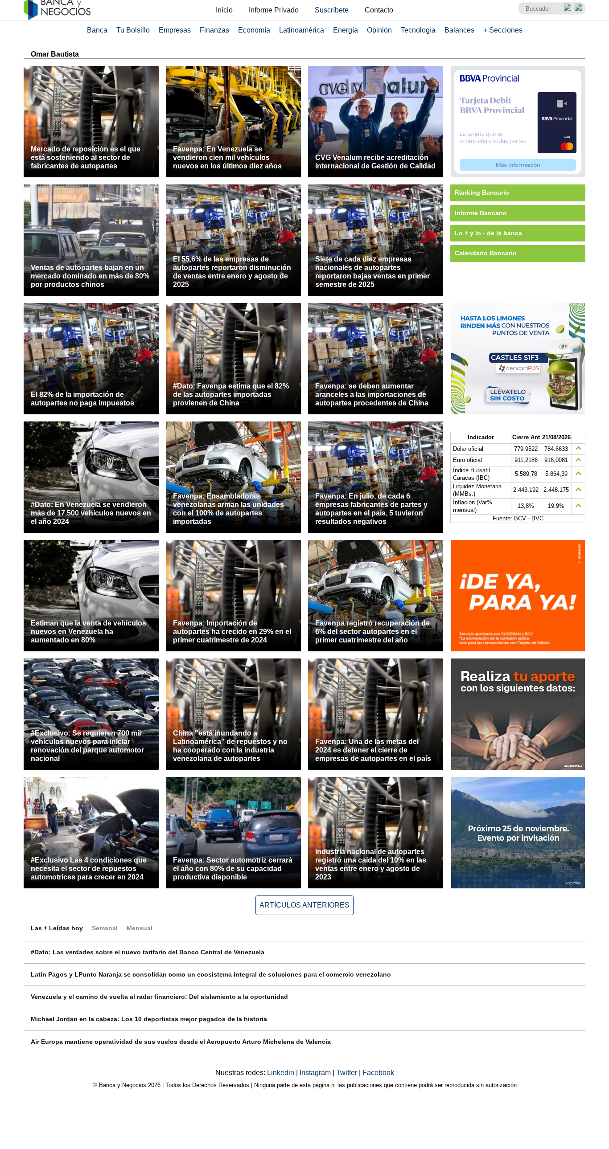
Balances (459, 30)
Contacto (379, 10)
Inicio (224, 10)
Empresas (175, 30)
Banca (97, 30)
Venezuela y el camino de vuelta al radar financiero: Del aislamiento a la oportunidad (159, 996)
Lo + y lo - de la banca (488, 233)
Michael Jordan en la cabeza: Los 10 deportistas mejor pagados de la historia (149, 1018)
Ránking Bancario (482, 192)
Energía (345, 30)
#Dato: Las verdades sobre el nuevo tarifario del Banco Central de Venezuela (147, 952)
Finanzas (214, 30)
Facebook (378, 1072)
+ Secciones (503, 30)
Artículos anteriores (304, 905)
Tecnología (418, 30)
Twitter (347, 1072)
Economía (254, 30)
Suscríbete (332, 10)
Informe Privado (274, 10)
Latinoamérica (301, 30)
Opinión (379, 30)
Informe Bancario (481, 213)
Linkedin (281, 1072)
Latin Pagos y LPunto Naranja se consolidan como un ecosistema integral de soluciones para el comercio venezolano (211, 974)
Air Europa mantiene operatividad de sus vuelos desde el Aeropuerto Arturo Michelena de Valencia (181, 1041)
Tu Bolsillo (133, 30)
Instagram (316, 1072)
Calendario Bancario (486, 253)
